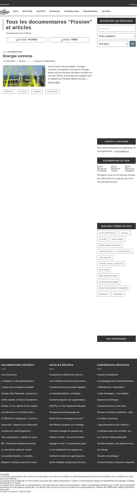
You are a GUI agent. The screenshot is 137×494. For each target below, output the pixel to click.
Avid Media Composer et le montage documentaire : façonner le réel (66, 425)
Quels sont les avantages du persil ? (66, 418)
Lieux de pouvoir (9, 375)
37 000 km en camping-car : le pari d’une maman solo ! (20, 418)
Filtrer (32, 39)
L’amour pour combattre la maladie (17, 387)
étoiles (23, 92)
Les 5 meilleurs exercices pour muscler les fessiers (67, 381)
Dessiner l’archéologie (108, 400)
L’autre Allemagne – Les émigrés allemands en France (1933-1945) (113, 393)
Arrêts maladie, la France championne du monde (19, 400)
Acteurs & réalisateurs (107, 375)
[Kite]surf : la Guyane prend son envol (19, 462)
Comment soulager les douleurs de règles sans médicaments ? (65, 431)
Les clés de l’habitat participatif (111, 437)
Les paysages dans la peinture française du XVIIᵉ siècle (116, 381)
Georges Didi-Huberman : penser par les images (20, 393)
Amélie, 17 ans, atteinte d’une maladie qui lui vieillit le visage (19, 406)
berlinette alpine (108, 276)
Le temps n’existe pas (107, 418)
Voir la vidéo (54, 82)
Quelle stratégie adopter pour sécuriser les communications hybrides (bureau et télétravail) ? (68, 462)
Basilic (124, 233)
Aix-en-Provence (107, 233)
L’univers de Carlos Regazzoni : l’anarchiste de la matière (16, 431)
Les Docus (12, 491)
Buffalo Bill (125, 251)
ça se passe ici (122, 151)
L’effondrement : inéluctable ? (111, 387)
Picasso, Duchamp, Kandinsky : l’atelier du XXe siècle (116, 412)
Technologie (71, 11)
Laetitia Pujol (106, 251)
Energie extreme (18, 56)
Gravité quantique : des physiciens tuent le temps (116, 443)
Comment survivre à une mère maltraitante (111, 406)
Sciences (55, 11)
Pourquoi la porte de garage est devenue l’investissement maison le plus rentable (68, 412)
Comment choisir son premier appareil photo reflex (67, 387)
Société (40, 11)
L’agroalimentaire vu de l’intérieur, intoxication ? (113, 425)
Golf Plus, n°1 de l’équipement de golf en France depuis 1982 (67, 406)
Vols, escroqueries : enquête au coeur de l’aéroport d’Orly (19, 437)
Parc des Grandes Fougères (113, 288)
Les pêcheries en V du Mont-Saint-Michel (17, 412)
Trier (74, 39)
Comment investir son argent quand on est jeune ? (67, 456)
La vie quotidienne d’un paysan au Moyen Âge (65, 450)
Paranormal (90, 11)
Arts (15, 11)
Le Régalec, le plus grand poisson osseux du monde (17, 381)
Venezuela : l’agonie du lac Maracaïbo (19, 425)
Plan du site (25, 491)
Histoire (27, 11)
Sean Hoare (117, 239)
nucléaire (52, 92)
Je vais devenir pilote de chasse (16, 450)
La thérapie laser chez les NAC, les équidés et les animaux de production (115, 431)
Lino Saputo (105, 258)
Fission (37, 92)
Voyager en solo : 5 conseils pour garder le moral (68, 443)
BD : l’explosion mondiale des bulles (18, 443)
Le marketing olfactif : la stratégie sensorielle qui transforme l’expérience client (67, 393)
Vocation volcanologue (108, 456)
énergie (9, 92)
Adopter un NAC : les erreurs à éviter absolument (66, 437)
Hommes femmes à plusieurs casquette (115, 462)
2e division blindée (108, 282)
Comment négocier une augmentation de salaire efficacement (67, 400)
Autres (106, 11)
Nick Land (104, 270)
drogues (103, 294)
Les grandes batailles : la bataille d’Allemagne (16, 456)
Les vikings (102, 450)
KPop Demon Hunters (110, 245)
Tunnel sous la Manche (111, 264)
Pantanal (118, 294)
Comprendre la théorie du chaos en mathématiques (66, 375)
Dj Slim (102, 239)
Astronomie (49, 61)
